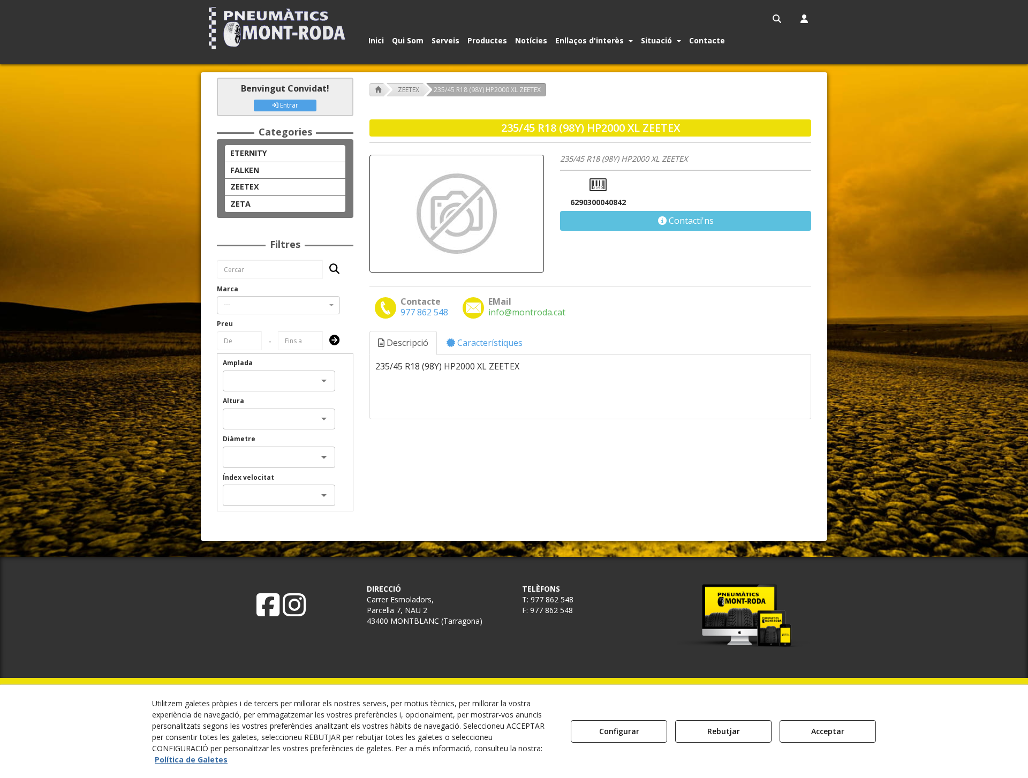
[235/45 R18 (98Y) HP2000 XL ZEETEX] (456, 213)
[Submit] (331, 341)
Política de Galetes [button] (191, 759)
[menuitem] (778, 18)
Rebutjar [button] (723, 731)
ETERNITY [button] (248, 153)
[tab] (403, 343)
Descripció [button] (406, 343)
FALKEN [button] (244, 170)
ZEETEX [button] (244, 187)
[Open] (323, 380)
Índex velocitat (248, 477)
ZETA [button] (240, 204)
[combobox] (278, 305)
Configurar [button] (619, 731)
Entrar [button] (288, 105)
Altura (233, 400)
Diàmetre (239, 438)
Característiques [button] (489, 343)
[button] (279, 28)
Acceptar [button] (827, 731)
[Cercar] (331, 270)
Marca (227, 288)
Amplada (238, 362)
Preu (225, 323)
